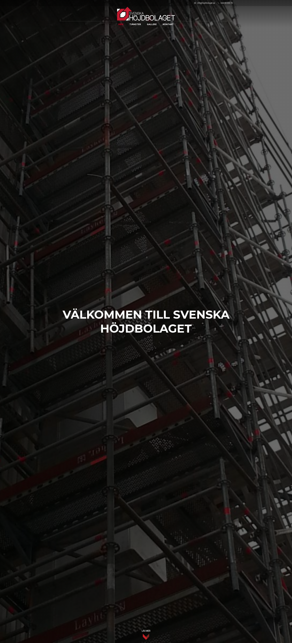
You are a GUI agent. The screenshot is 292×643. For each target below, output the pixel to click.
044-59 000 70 (227, 3)
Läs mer (146, 631)
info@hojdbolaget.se (206, 3)
